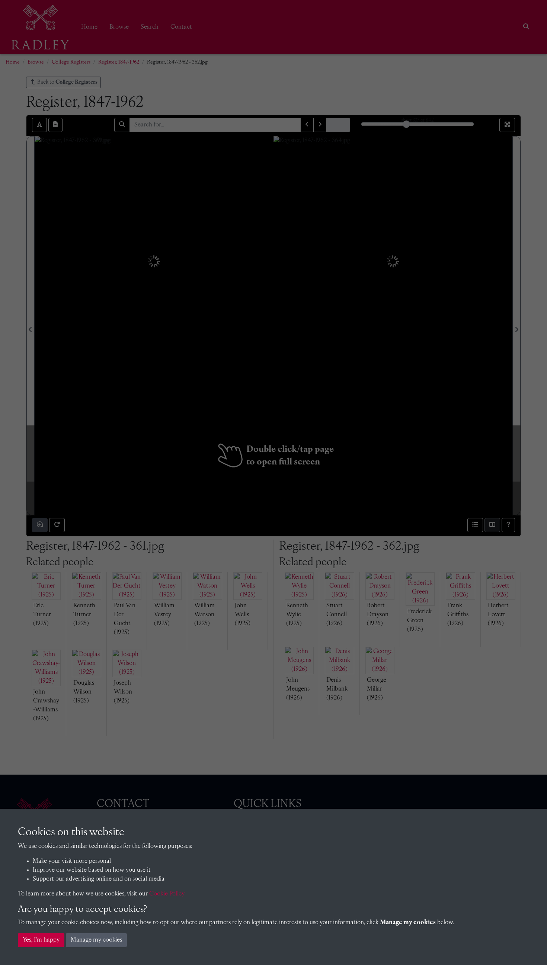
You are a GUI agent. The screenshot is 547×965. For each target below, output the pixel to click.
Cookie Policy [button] (167, 894)
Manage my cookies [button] (96, 940)
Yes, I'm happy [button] (41, 940)
